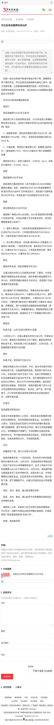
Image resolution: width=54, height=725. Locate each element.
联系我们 (42, 705)
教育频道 (18, 697)
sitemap (32, 709)
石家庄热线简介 (15, 705)
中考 (26, 697)
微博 (50, 9)
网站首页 (4, 705)
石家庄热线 (10, 31)
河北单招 (33, 701)
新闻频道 (19, 19)
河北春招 (44, 697)
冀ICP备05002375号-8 (13, 720)
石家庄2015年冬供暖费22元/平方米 (28, 574)
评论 (3, 603)
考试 (42, 701)
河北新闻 (30, 19)
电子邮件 (5, 643)
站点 (3, 655)
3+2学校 (14, 701)
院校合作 (26, 705)
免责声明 (24, 709)
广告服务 (34, 705)
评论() (42, 31)
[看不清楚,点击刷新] (42, 671)
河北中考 (34, 697)
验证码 (31, 666)
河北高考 (23, 701)
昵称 (3, 631)
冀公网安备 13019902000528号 (37, 720)
